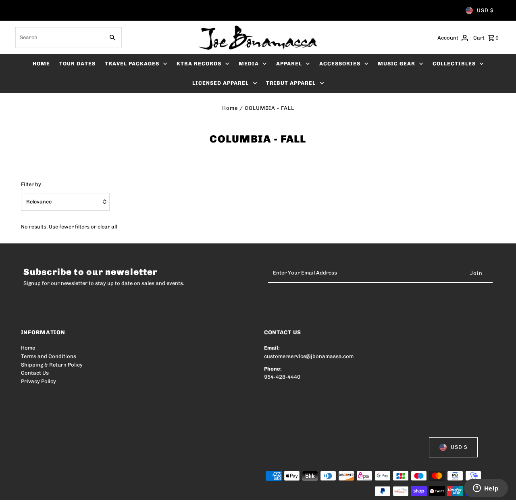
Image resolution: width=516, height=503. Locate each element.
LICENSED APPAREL (220, 83)
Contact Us (35, 373)
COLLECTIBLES (454, 64)
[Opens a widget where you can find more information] (486, 489)
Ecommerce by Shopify (169, 491)
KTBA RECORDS (199, 64)
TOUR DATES (77, 64)
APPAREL (289, 64)
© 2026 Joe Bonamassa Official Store (67, 491)
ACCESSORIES (339, 64)
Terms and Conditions (48, 356)
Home (230, 108)
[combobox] (59, 37)
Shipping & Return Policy (52, 365)
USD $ (485, 10)
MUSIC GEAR (396, 64)
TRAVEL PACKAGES (132, 64)
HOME (41, 64)
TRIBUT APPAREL (291, 83)
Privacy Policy (38, 381)
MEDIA (249, 64)
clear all (107, 227)
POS (124, 491)
